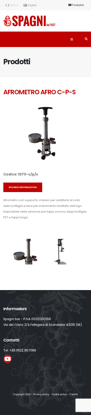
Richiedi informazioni (23, 187)
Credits (74, 394)
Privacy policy (41, 394)
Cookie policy (59, 394)
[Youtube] (7, 359)
